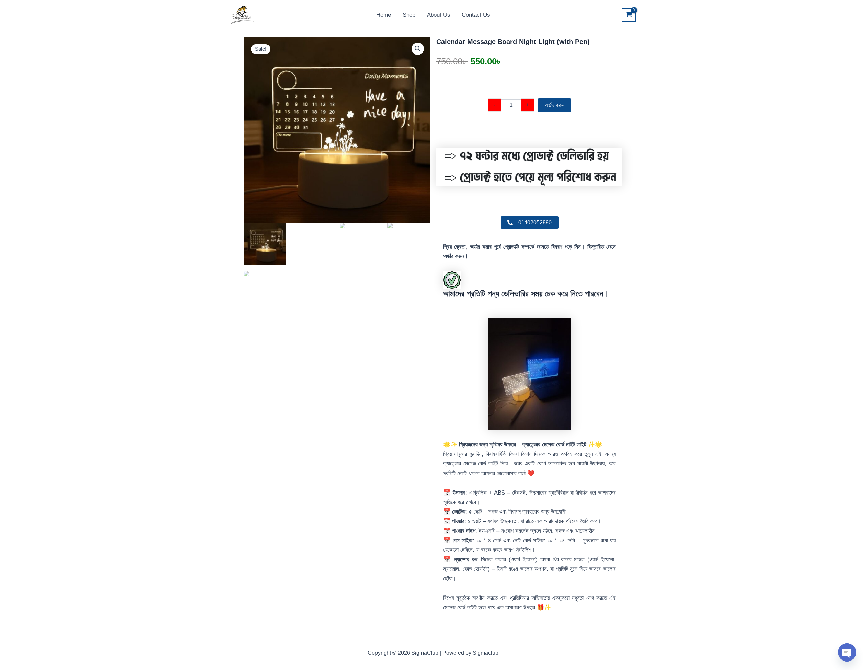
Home (383, 15)
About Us (438, 15)
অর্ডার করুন (554, 105)
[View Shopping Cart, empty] (629, 15)
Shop (409, 15)
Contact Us (476, 15)
